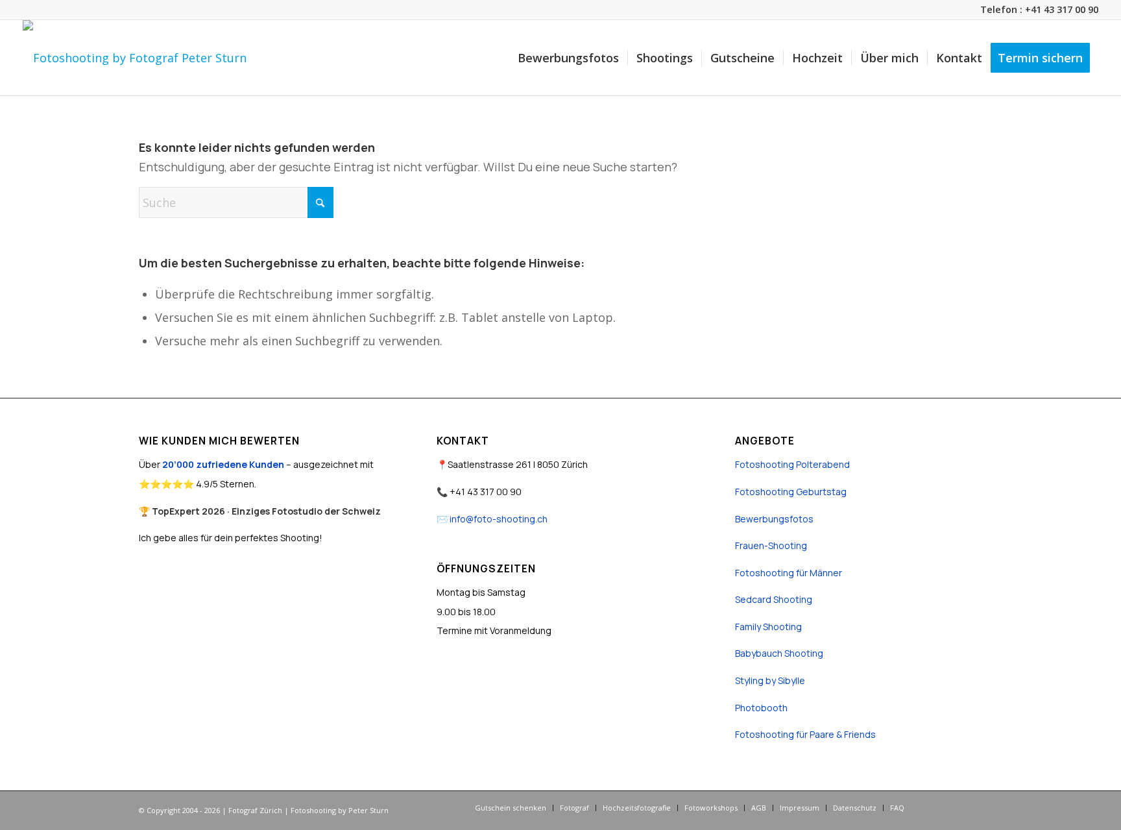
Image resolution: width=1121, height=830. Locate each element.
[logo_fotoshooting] (135, 57)
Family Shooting (768, 626)
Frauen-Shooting (771, 545)
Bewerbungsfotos (774, 519)
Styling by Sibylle (770, 680)
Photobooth (761, 708)
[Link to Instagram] (953, 807)
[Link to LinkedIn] (972, 807)
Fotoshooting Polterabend (792, 464)
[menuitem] (568, 57)
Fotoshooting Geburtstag (791, 491)
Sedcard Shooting (773, 599)
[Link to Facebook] (933, 807)
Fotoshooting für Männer (788, 573)
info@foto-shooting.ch (499, 519)
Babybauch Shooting (779, 653)
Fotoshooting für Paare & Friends (805, 734)
